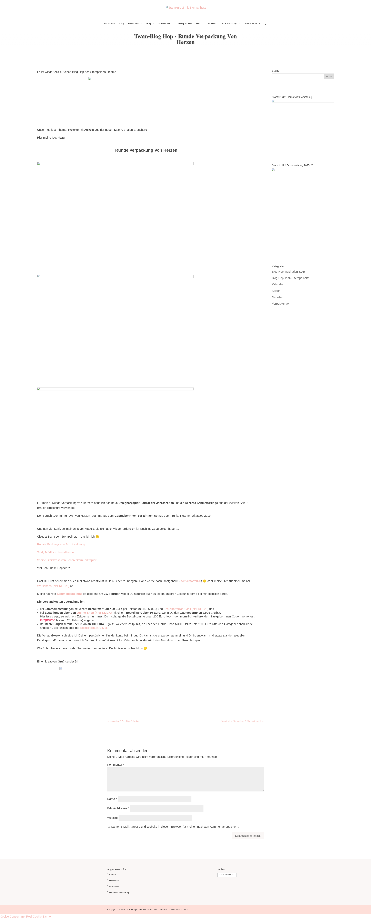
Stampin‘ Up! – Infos (189, 24)
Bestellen (133, 24)
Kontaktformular (190, 581)
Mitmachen (165, 24)
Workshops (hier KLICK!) (53, 586)
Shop (149, 24)
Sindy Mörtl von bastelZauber (56, 552)
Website (112, 817)
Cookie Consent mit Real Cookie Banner (26, 916)
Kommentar (115, 764)
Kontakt (212, 24)
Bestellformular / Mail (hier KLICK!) (186, 608)
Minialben (278, 297)
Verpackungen (281, 303)
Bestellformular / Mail (93, 627)
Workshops (251, 24)
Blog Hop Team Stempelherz (290, 278)
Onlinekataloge (229, 24)
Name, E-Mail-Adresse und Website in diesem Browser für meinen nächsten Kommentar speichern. (175, 826)
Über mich (114, 880)
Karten (276, 290)
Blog (121, 24)
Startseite (109, 24)
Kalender (277, 284)
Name (112, 798)
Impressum (114, 886)
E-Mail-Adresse (118, 808)
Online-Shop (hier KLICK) (94, 612)
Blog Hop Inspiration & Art (288, 271)
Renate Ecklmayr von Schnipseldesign (61, 544)
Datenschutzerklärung (119, 892)
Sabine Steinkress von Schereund (67, 560)
